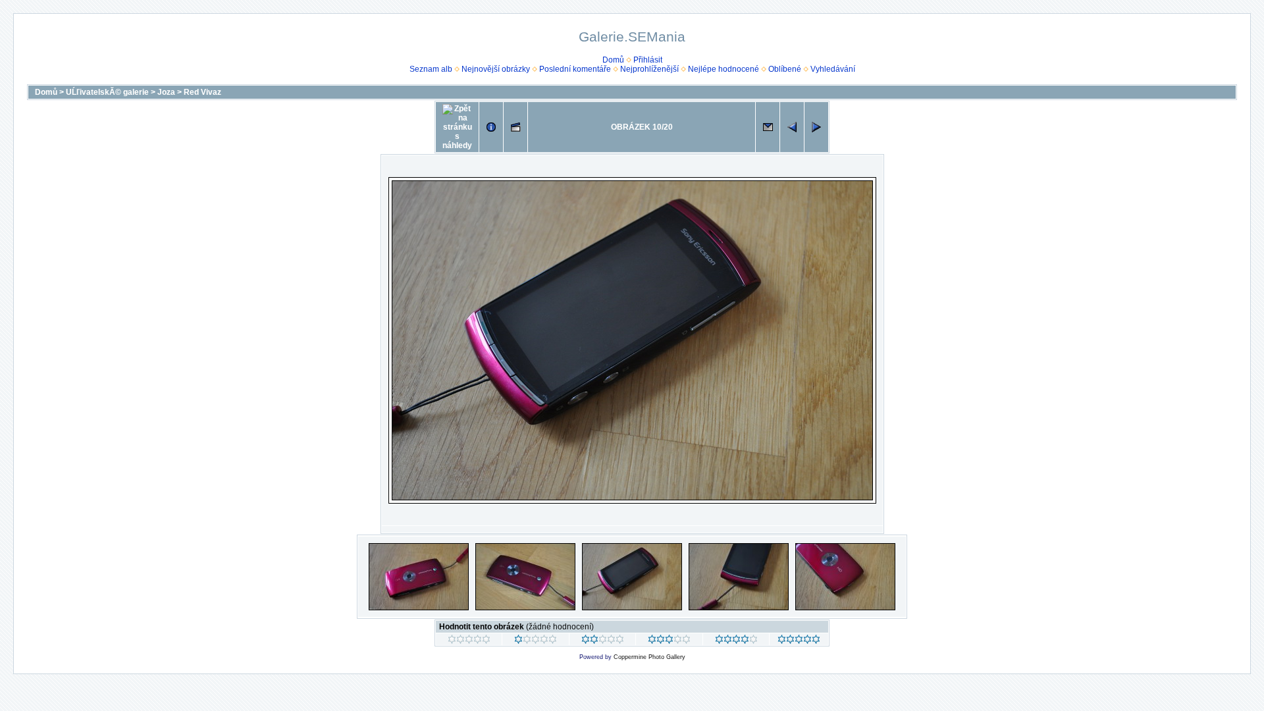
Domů (613, 60)
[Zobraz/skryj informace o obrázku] (491, 127)
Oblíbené (784, 69)
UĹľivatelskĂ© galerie (107, 92)
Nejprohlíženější (649, 69)
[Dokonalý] (798, 641)
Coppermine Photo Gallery (649, 657)
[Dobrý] (669, 641)
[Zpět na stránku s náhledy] (457, 127)
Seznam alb (430, 69)
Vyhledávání (832, 69)
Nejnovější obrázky (495, 69)
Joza (166, 92)
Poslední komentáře (575, 69)
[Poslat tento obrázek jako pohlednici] (767, 127)
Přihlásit (647, 60)
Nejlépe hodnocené (723, 69)
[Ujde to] (602, 641)
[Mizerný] (535, 641)
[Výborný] (736, 641)
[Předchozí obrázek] (792, 127)
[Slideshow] (515, 127)
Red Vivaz (202, 92)
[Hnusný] (469, 641)
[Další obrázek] (816, 127)
